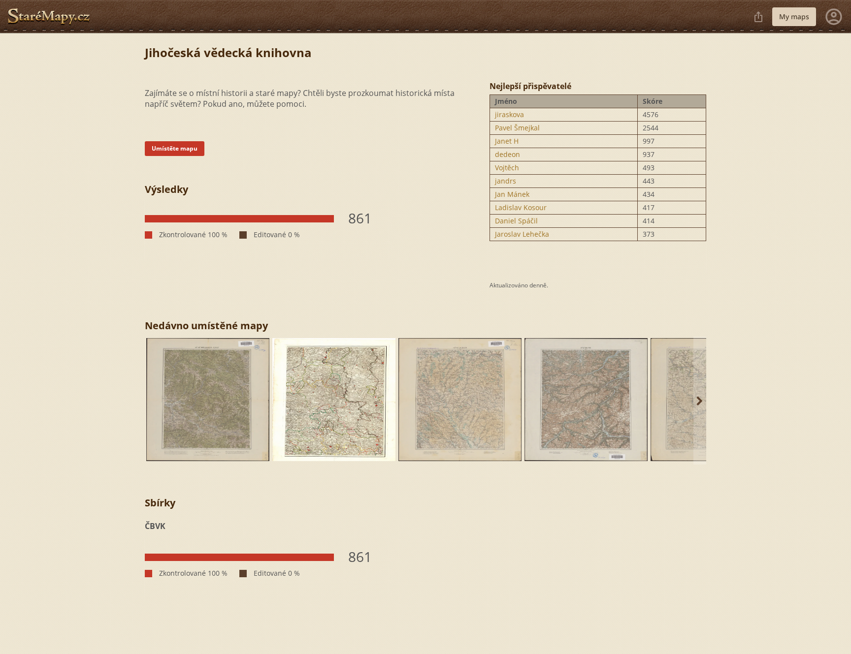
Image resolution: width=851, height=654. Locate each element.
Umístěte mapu (174, 148)
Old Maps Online (52, 16)
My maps (794, 16)
